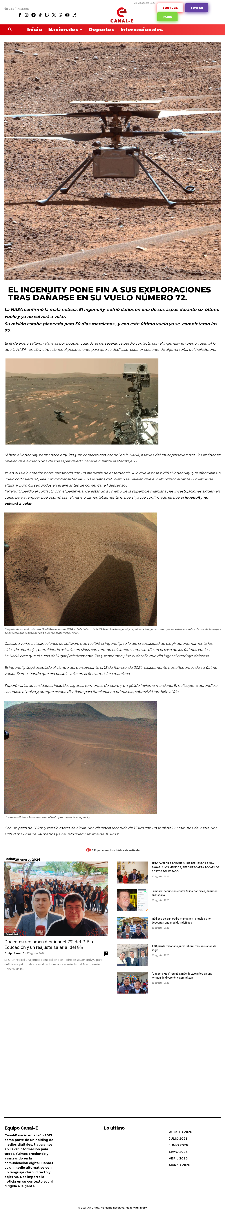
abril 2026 (178, 1158)
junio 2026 (178, 1145)
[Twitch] (47, 15)
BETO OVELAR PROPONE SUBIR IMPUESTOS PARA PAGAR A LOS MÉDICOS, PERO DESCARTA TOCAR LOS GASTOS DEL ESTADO (186, 867)
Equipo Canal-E (14, 953)
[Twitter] (53, 15)
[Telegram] (33, 15)
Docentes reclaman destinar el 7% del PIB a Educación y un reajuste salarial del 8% (48, 944)
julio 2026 (178, 1139)
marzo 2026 (179, 1165)
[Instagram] (26, 15)
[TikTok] (40, 15)
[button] (10, 29)
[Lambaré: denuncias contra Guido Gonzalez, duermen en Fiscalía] (132, 900)
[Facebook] (20, 15)
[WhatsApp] (60, 15)
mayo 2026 (178, 1152)
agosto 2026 (180, 1132)
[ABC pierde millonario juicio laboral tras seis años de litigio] (132, 955)
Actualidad (12, 934)
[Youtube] (67, 15)
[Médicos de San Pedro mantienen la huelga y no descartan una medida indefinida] (132, 928)
